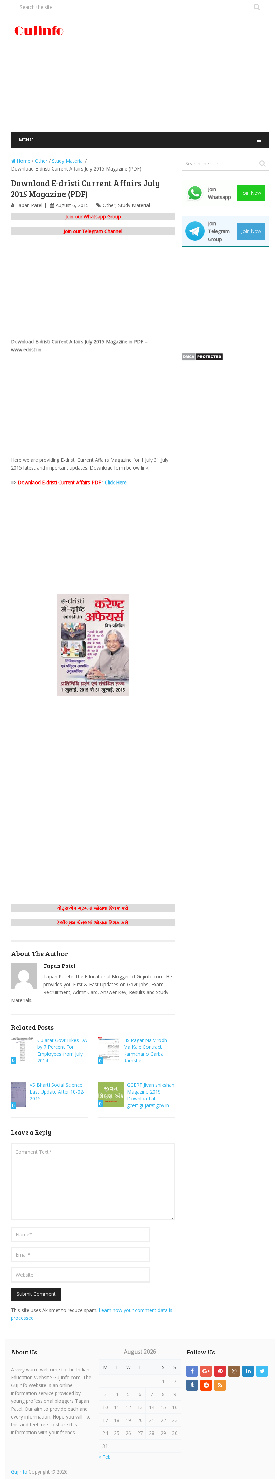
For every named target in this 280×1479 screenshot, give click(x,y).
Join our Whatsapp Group (93, 216)
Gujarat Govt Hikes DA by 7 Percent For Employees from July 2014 (62, 1050)
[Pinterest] (220, 1371)
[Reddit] (206, 1385)
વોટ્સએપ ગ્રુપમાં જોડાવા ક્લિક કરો (92, 908)
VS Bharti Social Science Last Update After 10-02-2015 (57, 1092)
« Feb (105, 1457)
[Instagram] (234, 1371)
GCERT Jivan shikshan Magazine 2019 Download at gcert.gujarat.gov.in (150, 1095)
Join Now (251, 193)
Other (109, 205)
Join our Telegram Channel (93, 231)
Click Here (116, 482)
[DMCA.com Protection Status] (202, 359)
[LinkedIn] (248, 1371)
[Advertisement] (184, 73)
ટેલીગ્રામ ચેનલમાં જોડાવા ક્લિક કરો (92, 922)
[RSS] (220, 1385)
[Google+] (206, 1371)
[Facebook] (192, 1371)
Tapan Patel (29, 205)
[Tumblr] (192, 1385)
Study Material (134, 205)
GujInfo (19, 1471)
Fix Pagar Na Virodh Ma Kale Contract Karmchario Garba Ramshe (145, 1050)
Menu (26, 139)
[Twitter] (262, 1371)
